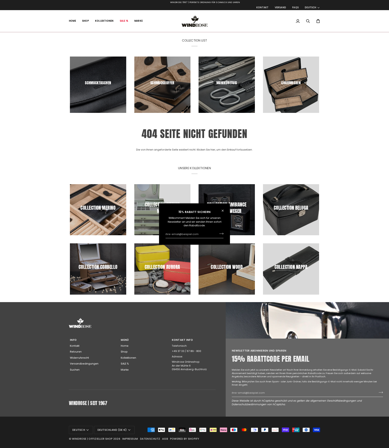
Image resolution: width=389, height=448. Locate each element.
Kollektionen (128, 357)
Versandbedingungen (84, 363)
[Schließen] (224, 210)
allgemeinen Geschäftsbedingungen (333, 400)
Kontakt (74, 345)
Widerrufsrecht (79, 357)
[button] (85, 21)
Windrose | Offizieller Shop (92, 439)
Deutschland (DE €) (112, 430)
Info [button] (73, 340)
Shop (124, 351)
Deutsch (310, 7)
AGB (165, 439)
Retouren (76, 351)
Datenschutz (150, 439)
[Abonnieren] (220, 233)
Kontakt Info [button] (182, 340)
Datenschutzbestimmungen (249, 404)
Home (124, 345)
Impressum (130, 439)
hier (213, 149)
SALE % (125, 363)
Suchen (75, 369)
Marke (125, 369)
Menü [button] (125, 340)
